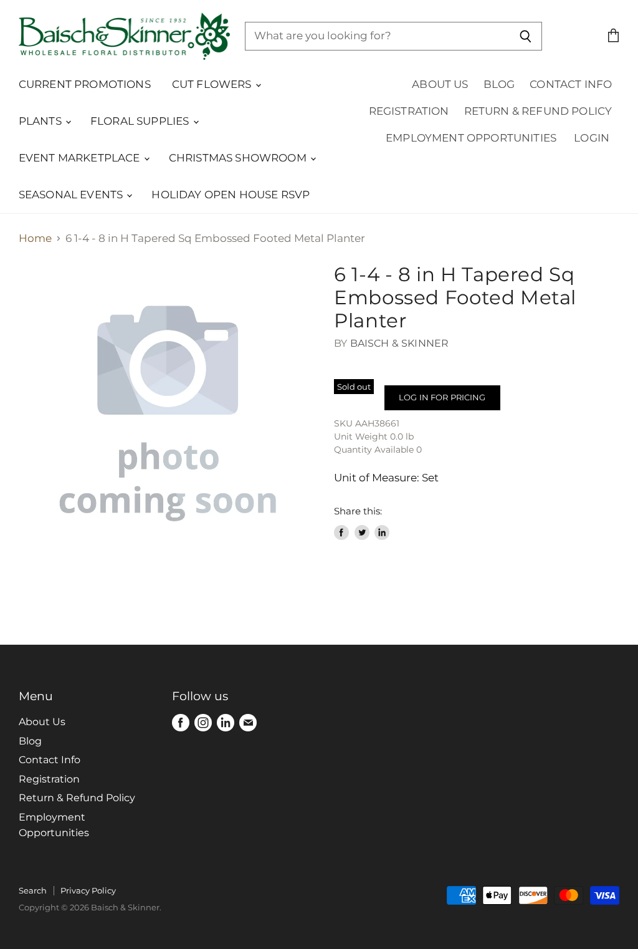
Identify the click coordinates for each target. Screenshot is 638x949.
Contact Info (571, 84)
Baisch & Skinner (399, 343)
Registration (409, 111)
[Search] (525, 36)
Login (591, 138)
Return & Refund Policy (538, 111)
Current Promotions (85, 84)
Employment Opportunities (471, 138)
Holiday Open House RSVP (230, 194)
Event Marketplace (81, 158)
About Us (440, 84)
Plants (41, 121)
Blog (499, 84)
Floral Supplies (141, 121)
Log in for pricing (442, 397)
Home (35, 238)
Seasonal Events (72, 194)
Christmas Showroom (239, 158)
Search (33, 890)
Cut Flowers (213, 84)
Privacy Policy (88, 890)
